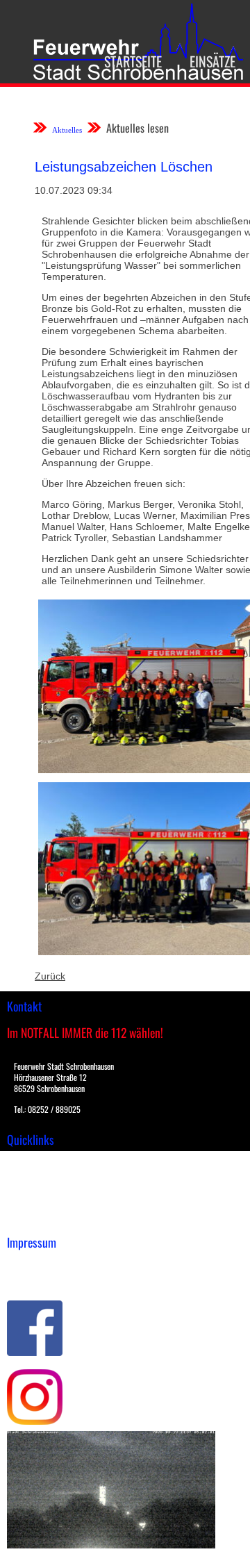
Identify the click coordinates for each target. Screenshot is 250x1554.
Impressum (31, 1264)
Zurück (50, 976)
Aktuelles (67, 130)
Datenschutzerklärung (56, 1278)
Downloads (30, 1175)
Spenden (25, 1219)
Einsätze (212, 61)
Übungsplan (33, 1190)
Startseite (133, 61)
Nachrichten (33, 1205)
